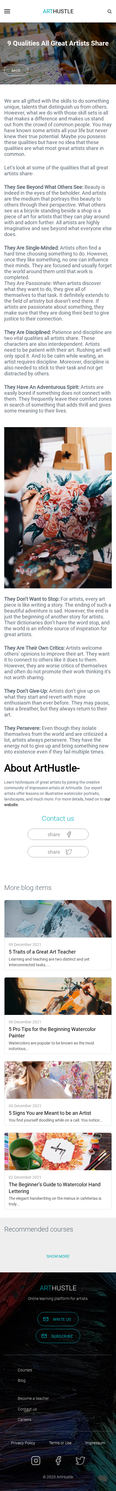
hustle (58, 1288)
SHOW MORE (58, 1256)
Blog (22, 1380)
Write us (62, 1319)
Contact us (58, 818)
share (54, 834)
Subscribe (62, 1336)
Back (16, 71)
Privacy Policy (23, 1443)
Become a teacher (33, 1398)
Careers (24, 1419)
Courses (25, 1370)
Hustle (58, 11)
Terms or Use (60, 1443)
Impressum (95, 1443)
